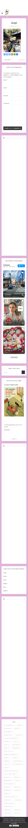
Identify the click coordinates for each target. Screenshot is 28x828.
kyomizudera (18, 761)
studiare (18, 800)
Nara (4, 587)
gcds (6, 744)
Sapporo (5, 590)
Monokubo (8, 780)
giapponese (16, 744)
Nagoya (5, 583)
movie (18, 780)
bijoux (17, 728)
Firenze (7, 741)
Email (5, 88)
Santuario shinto (10, 796)
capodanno (8, 731)
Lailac (7, 764)
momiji (17, 777)
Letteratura (18, 764)
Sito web (5, 95)
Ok (10, 825)
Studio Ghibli (9, 803)
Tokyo (4, 572)
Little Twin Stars (10, 774)
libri (6, 767)
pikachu (17, 787)
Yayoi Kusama (9, 816)
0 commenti (22, 60)
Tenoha (17, 809)
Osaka (4, 576)
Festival (19, 735)
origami (7, 787)
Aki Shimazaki (9, 725)
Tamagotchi (9, 806)
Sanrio (7, 793)
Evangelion (8, 735)
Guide (6, 748)
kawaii (7, 757)
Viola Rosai (8, 59)
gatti (16, 741)
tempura (7, 809)
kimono (7, 761)
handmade (16, 748)
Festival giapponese (11, 738)
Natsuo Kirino (9, 783)
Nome (5, 80)
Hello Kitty (8, 751)
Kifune (16, 757)
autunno (8, 728)
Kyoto (4, 580)
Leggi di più (15, 825)
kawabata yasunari (11, 754)
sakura (17, 790)
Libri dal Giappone (11, 770)
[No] (26, 822)
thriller (7, 813)
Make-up (7, 777)
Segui (22, 265)
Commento (6, 103)
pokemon (8, 790)
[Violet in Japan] (7, 13)
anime (20, 725)
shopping (8, 800)
